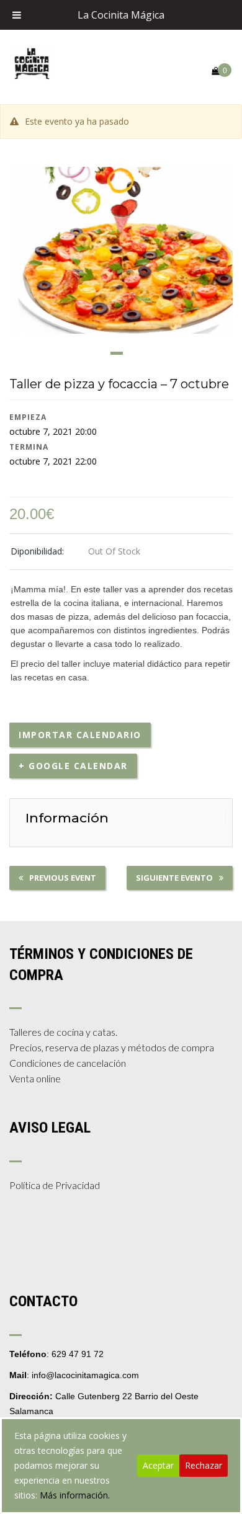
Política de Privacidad (54, 1185)
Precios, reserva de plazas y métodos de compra (111, 1047)
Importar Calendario (80, 735)
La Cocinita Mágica (121, 15)
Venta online (35, 1078)
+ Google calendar (73, 766)
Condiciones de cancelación (67, 1063)
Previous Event (62, 877)
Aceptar (158, 1465)
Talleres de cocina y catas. (63, 1032)
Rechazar (203, 1465)
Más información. (75, 1495)
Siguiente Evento (174, 877)
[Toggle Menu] (17, 15)
